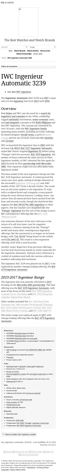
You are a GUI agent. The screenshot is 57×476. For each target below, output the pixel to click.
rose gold (33, 338)
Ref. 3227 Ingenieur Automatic (36, 148)
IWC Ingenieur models (27, 434)
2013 (36, 101)
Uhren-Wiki (37, 54)
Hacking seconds (13, 405)
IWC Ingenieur (23, 91)
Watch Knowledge (24, 54)
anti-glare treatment (38, 374)
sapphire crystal (19, 374)
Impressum (31, 467)
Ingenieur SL (34, 151)
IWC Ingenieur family (36, 128)
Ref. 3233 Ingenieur (41, 154)
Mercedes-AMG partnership (31, 284)
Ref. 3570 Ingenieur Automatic (29, 426)
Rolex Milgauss (43, 122)
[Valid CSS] (48, 451)
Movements (45, 51)
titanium (48, 137)
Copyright (5, 470)
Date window (11, 402)
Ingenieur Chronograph (28, 183)
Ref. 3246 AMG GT (42, 310)
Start (10, 51)
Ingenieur (19, 101)
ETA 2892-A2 (12, 239)
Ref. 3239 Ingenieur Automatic (33, 288)
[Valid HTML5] (36, 451)
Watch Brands (19, 51)
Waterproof (11, 381)
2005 (42, 145)
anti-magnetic (12, 122)
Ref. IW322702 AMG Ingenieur (29, 204)
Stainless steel (20, 333)
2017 (47, 263)
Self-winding (11, 350)
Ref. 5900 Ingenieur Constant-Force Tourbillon (26, 293)
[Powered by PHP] (20, 451)
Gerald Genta (27, 134)
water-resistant (40, 119)
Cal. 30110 (20, 236)
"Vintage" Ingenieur (11, 210)
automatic (14, 119)
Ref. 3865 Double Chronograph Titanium (31, 304)
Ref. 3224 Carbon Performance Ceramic (21, 307)
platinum (40, 366)
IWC (46, 98)
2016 (47, 101)
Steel (17, 341)
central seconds (25, 400)
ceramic (9, 140)
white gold (31, 366)
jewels (10, 357)
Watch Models (33, 51)
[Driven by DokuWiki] (28, 454)
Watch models (11, 434)
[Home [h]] (29, 22)
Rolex (9, 113)
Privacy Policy (42, 467)
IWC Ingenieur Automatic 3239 (19, 58)
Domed (9, 374)
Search (26, 47)
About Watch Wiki (17, 470)
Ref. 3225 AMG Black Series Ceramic (26, 309)
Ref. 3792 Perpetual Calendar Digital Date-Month (26, 296)
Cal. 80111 (15, 148)
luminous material (33, 393)
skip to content (7, 2)
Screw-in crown (12, 372)
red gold (22, 366)
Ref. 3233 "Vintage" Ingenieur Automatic (33, 423)
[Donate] (7, 451)
